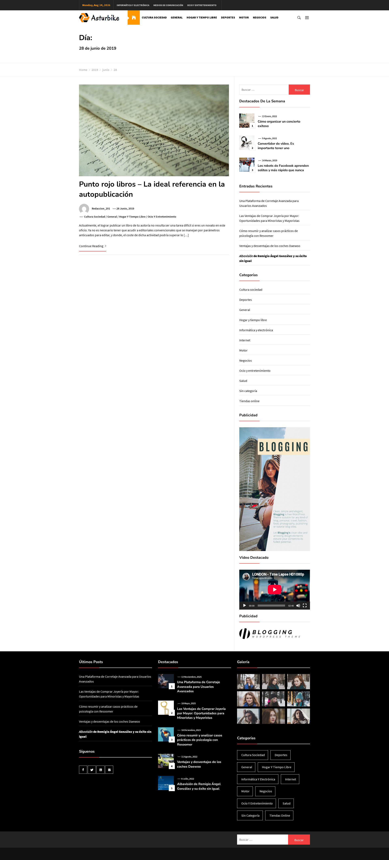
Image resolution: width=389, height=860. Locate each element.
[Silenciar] (298, 606)
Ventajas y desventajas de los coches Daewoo (269, 246)
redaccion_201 (101, 208)
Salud (274, 17)
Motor (244, 17)
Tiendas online (249, 401)
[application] (274, 589)
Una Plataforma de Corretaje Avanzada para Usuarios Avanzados (198, 686)
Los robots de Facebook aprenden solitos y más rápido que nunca (283, 167)
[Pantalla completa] (305, 606)
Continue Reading (91, 246)
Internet (244, 340)
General (177, 17)
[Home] (134, 17)
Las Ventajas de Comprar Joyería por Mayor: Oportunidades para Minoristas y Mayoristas (201, 713)
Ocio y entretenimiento (201, 5)
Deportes (228, 17)
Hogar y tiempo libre (202, 17)
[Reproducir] (245, 606)
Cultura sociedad (154, 17)
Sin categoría (248, 391)
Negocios (259, 17)
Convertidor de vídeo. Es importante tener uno (276, 145)
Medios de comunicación (168, 5)
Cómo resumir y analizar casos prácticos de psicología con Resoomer (199, 740)
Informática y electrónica (133, 5)
